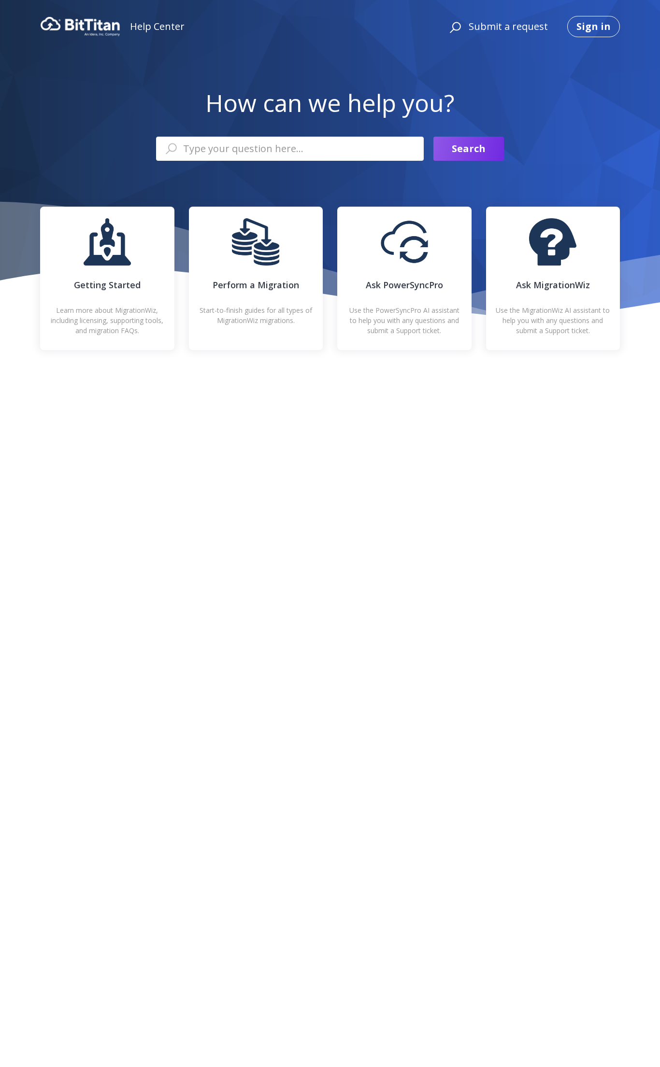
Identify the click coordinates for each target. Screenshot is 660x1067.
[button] (454, 26)
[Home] (80, 26)
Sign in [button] (593, 26)
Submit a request (508, 26)
